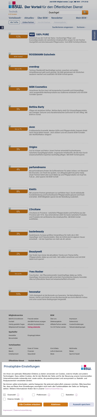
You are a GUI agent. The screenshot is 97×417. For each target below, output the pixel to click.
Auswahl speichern (81, 404)
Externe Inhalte (14, 399)
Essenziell (12, 395)
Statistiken (70, 395)
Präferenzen (41, 395)
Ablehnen (55, 404)
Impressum (7, 410)
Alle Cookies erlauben (29, 404)
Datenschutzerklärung (54, 389)
